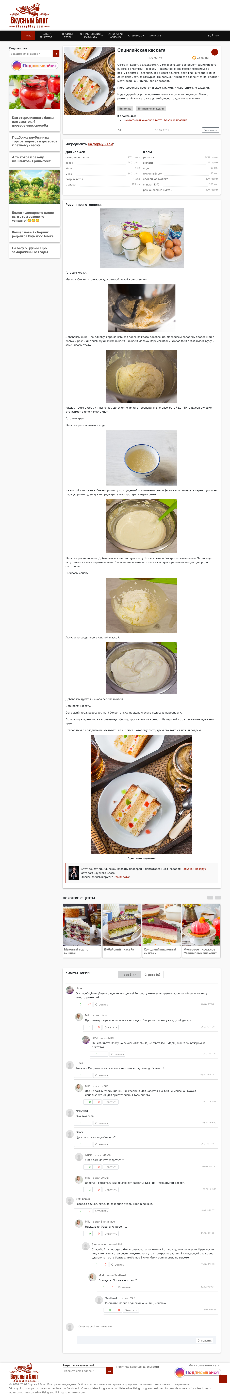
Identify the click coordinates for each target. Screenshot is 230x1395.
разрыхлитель (74, 179)
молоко (70, 184)
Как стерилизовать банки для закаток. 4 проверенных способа (33, 121)
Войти (212, 35)
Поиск (28, 35)
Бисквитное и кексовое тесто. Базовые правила (155, 120)
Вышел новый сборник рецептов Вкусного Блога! (33, 234)
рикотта (148, 157)
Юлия (104, 1086)
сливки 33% (151, 184)
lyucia (88, 1155)
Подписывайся (39, 65)
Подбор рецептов (46, 35)
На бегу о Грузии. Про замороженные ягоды (30, 250)
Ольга (107, 1155)
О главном (135, 35)
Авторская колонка (115, 35)
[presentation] (210, 897)
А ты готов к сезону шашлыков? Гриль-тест (31, 159)
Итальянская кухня (151, 108)
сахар (69, 162)
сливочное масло (77, 157)
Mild (87, 1015)
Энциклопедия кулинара (90, 35)
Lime (79, 988)
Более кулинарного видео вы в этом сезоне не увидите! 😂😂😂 (33, 216)
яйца (68, 168)
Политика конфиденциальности (137, 1366)
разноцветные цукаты (158, 190)
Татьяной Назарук (194, 869)
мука (68, 173)
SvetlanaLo (83, 1198)
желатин (148, 162)
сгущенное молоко (155, 179)
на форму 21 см (100, 144)
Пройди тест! (67, 35)
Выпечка (125, 108)
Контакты (155, 35)
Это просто (121, 877)
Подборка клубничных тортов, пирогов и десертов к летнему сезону (34, 141)
